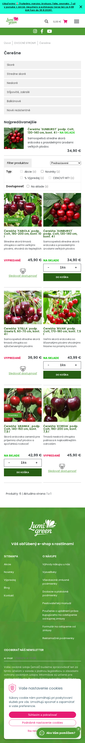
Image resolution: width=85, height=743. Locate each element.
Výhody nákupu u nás (56, 564)
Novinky (52, 172)
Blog (7, 588)
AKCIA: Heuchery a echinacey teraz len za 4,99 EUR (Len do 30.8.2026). (45, 8)
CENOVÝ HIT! (63, 178)
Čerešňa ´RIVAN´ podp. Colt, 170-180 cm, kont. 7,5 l (62, 331)
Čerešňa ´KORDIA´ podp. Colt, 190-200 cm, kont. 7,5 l (60, 429)
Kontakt (9, 595)
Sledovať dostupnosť (23, 276)
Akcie (30, 172)
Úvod (7, 43)
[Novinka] (23, 213)
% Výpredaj (34, 178)
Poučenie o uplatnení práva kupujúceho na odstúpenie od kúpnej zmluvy (60, 615)
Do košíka (62, 277)
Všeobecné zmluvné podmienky (55, 582)
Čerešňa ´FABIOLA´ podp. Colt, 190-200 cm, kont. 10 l (22, 233)
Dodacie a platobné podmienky (55, 593)
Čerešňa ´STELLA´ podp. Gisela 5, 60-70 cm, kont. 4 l (22, 331)
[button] (78, 729)
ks (64, 267)
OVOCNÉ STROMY (25, 43)
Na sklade (39, 186)
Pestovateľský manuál (56, 603)
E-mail (8, 658)
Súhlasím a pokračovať (42, 714)
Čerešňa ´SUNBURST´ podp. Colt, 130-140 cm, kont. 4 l (51, 131)
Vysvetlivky (49, 572)
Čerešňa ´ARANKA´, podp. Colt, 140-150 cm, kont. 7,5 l (22, 429)
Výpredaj (10, 580)
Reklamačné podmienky (58, 638)
